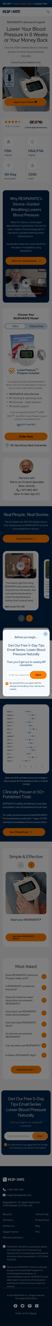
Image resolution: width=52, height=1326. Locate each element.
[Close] (45, 633)
